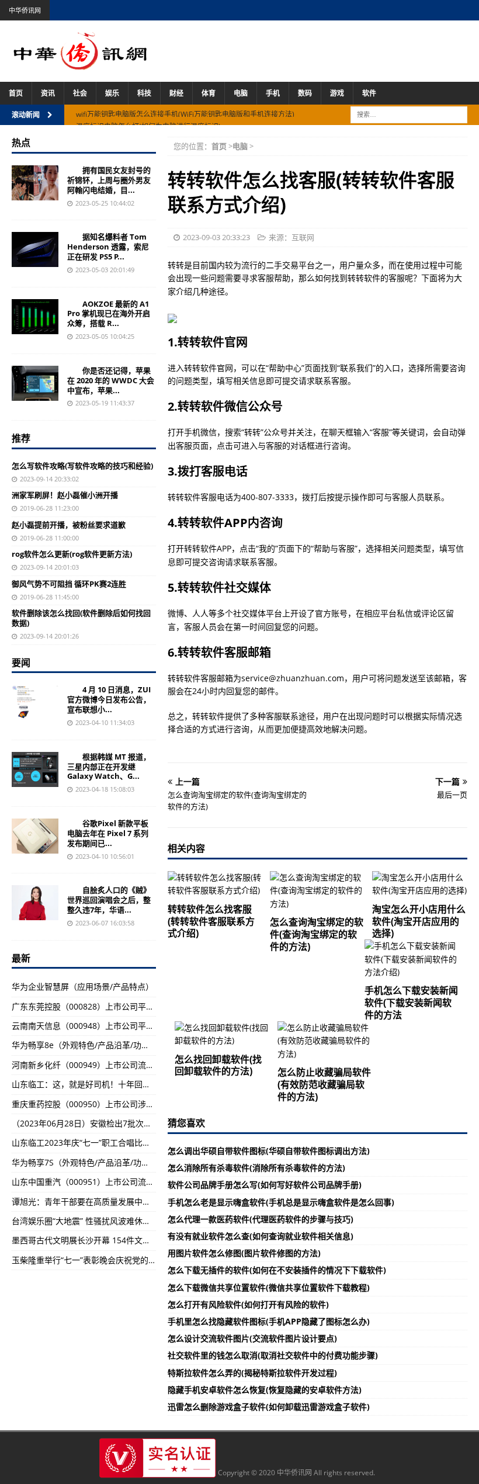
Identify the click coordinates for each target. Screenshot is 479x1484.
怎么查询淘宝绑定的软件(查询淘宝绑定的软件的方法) (316, 934)
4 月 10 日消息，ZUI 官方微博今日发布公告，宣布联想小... (109, 699)
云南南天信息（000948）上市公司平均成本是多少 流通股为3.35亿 (133, 1025)
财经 (176, 93)
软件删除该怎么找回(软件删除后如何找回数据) (81, 618)
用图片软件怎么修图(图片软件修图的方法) (244, 1252)
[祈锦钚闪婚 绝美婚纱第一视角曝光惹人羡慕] (35, 182)
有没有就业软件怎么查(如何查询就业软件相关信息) (260, 1236)
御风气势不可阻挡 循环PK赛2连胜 (69, 583)
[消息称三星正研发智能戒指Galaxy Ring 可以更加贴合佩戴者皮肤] (35, 769)
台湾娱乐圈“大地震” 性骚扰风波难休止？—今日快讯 (106, 1220)
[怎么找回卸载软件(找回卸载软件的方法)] (222, 1034)
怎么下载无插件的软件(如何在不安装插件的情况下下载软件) (277, 1269)
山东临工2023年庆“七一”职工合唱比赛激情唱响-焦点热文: (116, 1142)
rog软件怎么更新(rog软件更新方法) (72, 554)
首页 (16, 93)
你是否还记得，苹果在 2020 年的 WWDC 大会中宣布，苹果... (110, 380)
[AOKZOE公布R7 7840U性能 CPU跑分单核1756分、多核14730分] (35, 316)
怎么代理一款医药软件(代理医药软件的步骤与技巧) (260, 1219)
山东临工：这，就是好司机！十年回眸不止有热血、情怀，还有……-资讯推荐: (151, 1084)
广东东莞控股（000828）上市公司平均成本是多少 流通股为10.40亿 (135, 1006)
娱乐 (112, 93)
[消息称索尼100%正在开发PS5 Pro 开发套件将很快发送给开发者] (35, 249)
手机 (273, 93)
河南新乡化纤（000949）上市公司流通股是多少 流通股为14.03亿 (131, 1064)
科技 (144, 93)
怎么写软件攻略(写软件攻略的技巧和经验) (82, 465)
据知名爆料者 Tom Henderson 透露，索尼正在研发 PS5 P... (108, 246)
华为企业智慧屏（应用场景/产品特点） (83, 986)
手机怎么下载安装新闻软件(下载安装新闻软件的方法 (411, 1002)
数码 (305, 93)
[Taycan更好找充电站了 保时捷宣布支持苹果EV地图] (35, 383)
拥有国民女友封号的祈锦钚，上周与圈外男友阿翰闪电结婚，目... (109, 180)
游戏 (337, 93)
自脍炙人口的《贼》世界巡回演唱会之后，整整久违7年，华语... (109, 900)
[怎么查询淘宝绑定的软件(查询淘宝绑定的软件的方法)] (317, 890)
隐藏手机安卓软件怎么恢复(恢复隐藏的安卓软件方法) (265, 1389)
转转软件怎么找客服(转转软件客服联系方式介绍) (211, 921)
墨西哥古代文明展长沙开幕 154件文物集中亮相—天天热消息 (122, 1240)
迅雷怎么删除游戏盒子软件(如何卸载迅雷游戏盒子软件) (269, 1406)
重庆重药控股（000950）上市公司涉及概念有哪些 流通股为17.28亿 (135, 1103)
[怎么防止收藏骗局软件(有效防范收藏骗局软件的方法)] (325, 1040)
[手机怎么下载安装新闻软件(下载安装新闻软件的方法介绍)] (412, 959)
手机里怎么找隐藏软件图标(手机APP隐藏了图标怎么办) (269, 1321)
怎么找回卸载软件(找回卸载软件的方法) (218, 1065)
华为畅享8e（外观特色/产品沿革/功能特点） (93, 1044)
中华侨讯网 (25, 10)
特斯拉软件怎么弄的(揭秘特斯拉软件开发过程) (252, 1372)
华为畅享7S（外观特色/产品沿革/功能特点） (93, 1162)
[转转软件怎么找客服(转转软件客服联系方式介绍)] (215, 884)
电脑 (241, 93)
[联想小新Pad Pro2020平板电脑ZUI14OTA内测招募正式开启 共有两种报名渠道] (35, 702)
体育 (209, 93)
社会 (80, 93)
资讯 (48, 93)
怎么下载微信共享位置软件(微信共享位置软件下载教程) (269, 1287)
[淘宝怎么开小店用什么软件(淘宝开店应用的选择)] (419, 884)
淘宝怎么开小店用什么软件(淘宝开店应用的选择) (419, 921)
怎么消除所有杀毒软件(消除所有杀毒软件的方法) (256, 1167)
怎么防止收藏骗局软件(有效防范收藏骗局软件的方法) (324, 1084)
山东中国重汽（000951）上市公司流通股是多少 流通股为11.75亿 (131, 1181)
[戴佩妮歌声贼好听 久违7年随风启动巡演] (35, 902)
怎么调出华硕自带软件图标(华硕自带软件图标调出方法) (269, 1150)
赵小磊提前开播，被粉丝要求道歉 (69, 524)
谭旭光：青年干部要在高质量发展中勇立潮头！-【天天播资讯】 (128, 1201)
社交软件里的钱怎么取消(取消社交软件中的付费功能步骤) (273, 1355)
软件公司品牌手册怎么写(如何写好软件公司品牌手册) (265, 1184)
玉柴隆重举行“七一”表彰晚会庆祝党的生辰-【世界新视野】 (118, 1259)
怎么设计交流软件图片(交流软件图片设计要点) (252, 1338)
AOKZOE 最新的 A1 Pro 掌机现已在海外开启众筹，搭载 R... (108, 314)
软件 (369, 93)
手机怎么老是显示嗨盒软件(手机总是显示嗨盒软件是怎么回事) (281, 1202)
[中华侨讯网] (81, 63)
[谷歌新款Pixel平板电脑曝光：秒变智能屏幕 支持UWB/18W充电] (35, 836)
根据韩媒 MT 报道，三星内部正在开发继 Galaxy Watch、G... (109, 766)
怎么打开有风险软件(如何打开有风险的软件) (248, 1304)
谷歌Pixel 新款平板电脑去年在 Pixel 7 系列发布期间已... (107, 833)
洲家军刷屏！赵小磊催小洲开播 (65, 495)
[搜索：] (408, 113)
